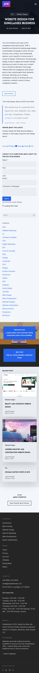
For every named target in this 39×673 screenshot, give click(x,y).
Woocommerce (8, 309)
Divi (12, 14)
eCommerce (6, 523)
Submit (6, 198)
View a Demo (9, 93)
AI (3, 234)
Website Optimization (10, 305)
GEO (4, 254)
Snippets (5, 285)
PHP (4, 264)
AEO (4, 227)
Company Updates (9, 237)
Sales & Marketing (9, 533)
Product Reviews (8, 271)
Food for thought (8, 251)
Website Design (8, 530)
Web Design (7, 295)
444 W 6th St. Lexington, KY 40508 (15, 587)
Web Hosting (7, 526)
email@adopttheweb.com (12, 584)
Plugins (5, 268)
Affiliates (5, 560)
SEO (4, 281)
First (4, 168)
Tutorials (5, 292)
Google (5, 258)
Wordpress (6, 312)
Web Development (9, 298)
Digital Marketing (8, 244)
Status (4, 567)
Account (5, 557)
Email (5, 178)
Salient (4, 278)
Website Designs (22, 14)
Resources (6, 275)
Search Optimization (10, 540)
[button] (36, 4)
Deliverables (7, 563)
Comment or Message (11, 186)
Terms (4, 550)
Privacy (5, 553)
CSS (4, 241)
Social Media (7, 288)
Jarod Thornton (13, 28)
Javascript (6, 261)
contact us (9, 118)
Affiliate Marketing (9, 230)
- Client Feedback (9, 654)
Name (5, 160)
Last (4, 176)
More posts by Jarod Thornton (19, 503)
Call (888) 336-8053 (10, 580)
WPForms (6, 315)
